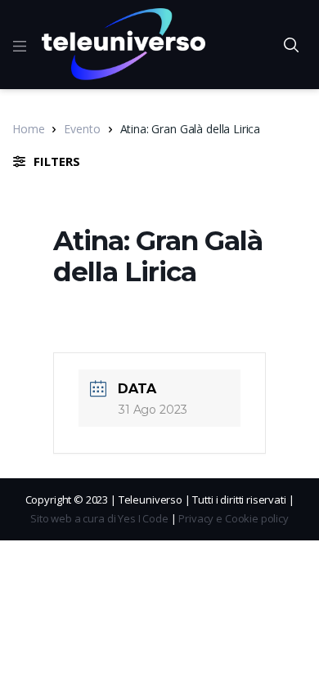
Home (28, 129)
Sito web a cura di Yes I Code (99, 518)
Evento (82, 129)
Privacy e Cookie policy (233, 518)
